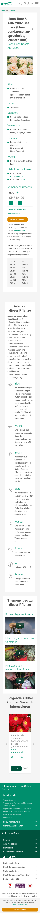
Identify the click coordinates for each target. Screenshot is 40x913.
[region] (20, 65)
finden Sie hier (19, 231)
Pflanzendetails (16, 176)
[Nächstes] (34, 744)
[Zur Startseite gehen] (6, 3)
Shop (3, 11)
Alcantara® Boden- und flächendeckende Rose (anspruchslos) (19, 741)
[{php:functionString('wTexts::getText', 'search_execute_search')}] (20, 4)
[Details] (25, 768)
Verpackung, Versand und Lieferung (17, 803)
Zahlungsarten (9, 806)
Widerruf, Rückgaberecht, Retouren (17, 811)
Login (28, 3)
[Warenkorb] (31, 4)
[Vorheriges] (6, 744)
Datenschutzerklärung (12, 814)
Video (22, 179)
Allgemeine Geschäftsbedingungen (17, 808)
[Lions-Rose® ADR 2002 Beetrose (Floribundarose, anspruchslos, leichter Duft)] (20, 65)
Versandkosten (9, 800)
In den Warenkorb (17, 219)
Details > (17, 768)
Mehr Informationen (20, 904)
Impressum (7, 817)
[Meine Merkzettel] (25, 4)
